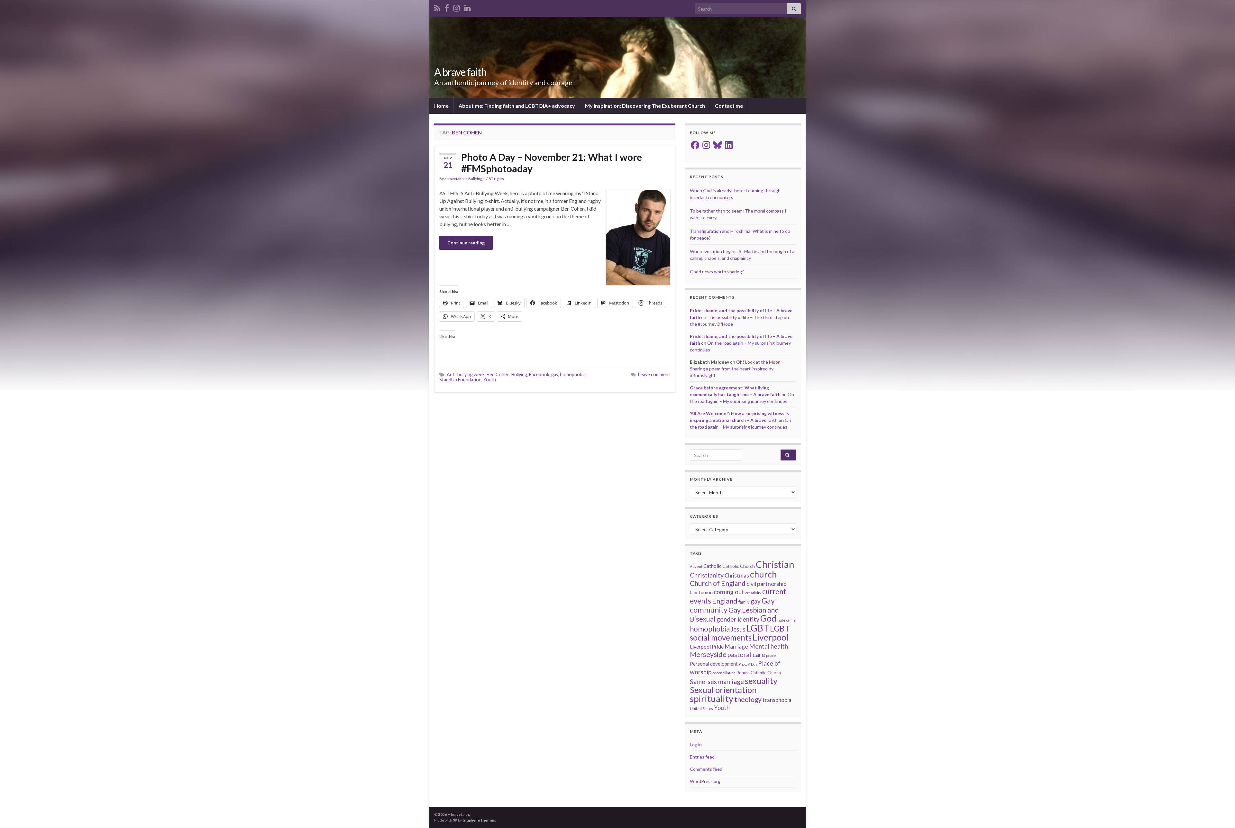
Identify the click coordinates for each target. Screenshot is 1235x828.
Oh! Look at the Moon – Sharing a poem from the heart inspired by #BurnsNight (737, 368)
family (744, 602)
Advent (696, 566)
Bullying (475, 178)
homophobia (573, 374)
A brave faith (460, 72)
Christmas (737, 575)
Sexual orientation (723, 690)
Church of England (718, 583)
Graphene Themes (478, 820)
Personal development (714, 664)
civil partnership (766, 583)
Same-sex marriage (717, 681)
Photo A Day (748, 664)
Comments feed (706, 769)
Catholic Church (738, 566)
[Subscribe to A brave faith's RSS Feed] (437, 7)
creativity (753, 593)
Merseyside (708, 654)
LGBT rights (494, 178)
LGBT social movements (740, 633)
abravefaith (454, 178)
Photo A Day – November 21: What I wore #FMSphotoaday (551, 162)
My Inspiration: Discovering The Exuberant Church (645, 106)
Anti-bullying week (466, 374)
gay (554, 374)
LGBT (757, 628)
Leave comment (654, 374)
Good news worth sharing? (717, 271)
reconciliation (724, 673)
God (768, 618)
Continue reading (466, 242)
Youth (489, 379)
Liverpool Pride (707, 646)
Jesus (738, 629)
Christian (775, 564)
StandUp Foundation (460, 379)
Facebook (539, 374)
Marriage (736, 646)
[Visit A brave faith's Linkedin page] (467, 7)
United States (701, 708)
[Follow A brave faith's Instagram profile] (456, 7)
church (763, 574)
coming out (729, 592)
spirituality (711, 698)
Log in (696, 744)
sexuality (761, 681)
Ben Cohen (498, 374)
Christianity (707, 575)
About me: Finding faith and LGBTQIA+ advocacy (517, 106)
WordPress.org (705, 781)
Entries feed (702, 757)
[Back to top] (1220, 813)
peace (771, 655)
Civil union (701, 592)
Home (441, 106)
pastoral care (746, 654)
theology (748, 699)
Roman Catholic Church (758, 672)
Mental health (768, 646)
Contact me (729, 106)
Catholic (712, 566)
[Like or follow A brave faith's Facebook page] (446, 7)
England (724, 601)
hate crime (787, 620)
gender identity (738, 619)
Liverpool (771, 637)
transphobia (777, 700)
